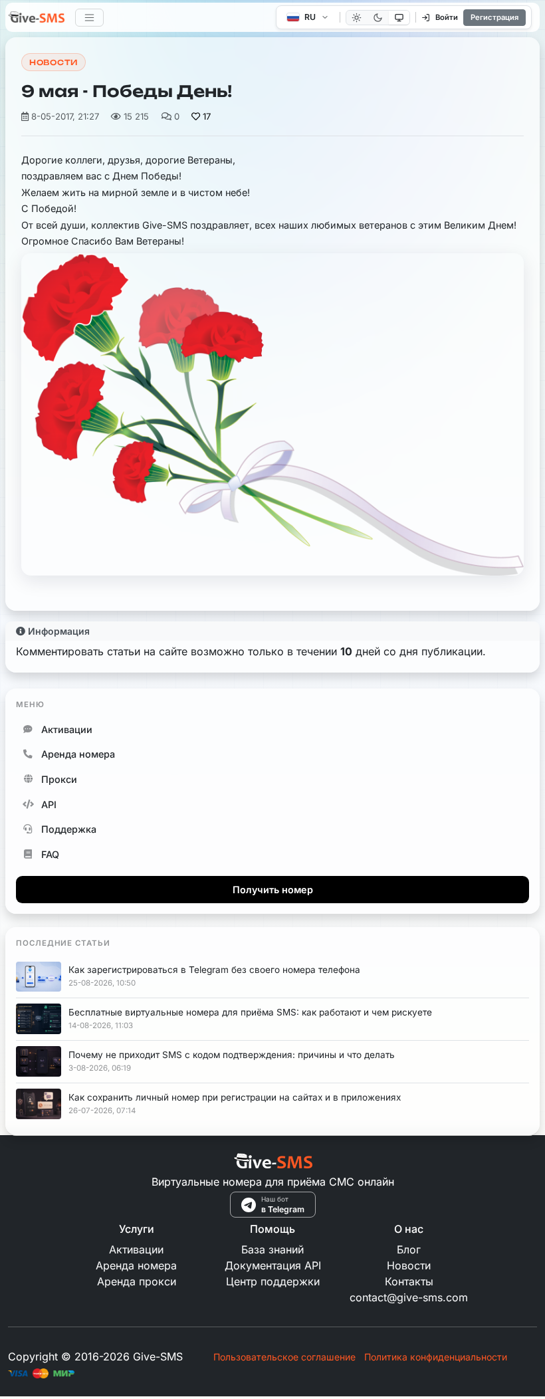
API (48, 804)
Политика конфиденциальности (435, 1356)
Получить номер (273, 889)
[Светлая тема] (356, 18)
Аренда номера (78, 754)
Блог (409, 1249)
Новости (53, 62)
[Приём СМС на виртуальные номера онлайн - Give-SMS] (36, 18)
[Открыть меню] (89, 18)
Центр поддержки (273, 1281)
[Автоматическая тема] (399, 18)
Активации (66, 729)
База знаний (272, 1249)
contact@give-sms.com (409, 1297)
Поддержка (68, 829)
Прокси (59, 779)
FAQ (50, 854)
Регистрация (494, 17)
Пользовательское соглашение (284, 1356)
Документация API (273, 1265)
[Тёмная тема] (378, 18)
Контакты (409, 1281)
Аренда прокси (136, 1281)
